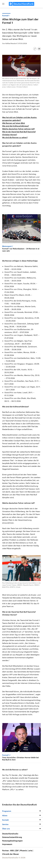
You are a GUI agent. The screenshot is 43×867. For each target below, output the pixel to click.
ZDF (17, 850)
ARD (12, 850)
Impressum (7, 844)
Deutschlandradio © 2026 (13, 857)
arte (31, 850)
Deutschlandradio (10, 833)
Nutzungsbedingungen (12, 841)
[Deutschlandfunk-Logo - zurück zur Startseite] (21, 4)
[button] (3, 4)
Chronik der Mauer (10, 854)
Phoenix (24, 850)
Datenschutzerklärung (12, 837)
